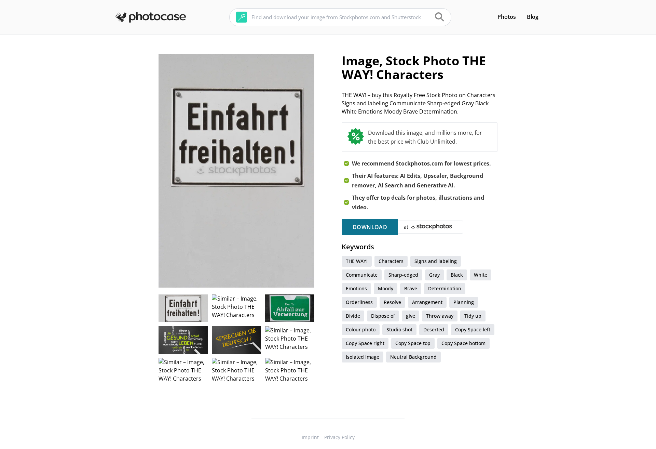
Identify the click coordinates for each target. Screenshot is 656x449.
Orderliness (359, 302)
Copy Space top (412, 343)
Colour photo (360, 329)
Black (457, 275)
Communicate (362, 275)
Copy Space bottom (463, 343)
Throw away (439, 316)
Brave (410, 288)
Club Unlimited (436, 141)
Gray (434, 275)
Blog (532, 17)
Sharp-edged (403, 275)
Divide (353, 316)
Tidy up (472, 316)
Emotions (356, 288)
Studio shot (399, 329)
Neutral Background (413, 357)
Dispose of (383, 316)
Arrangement (427, 302)
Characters (391, 261)
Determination (444, 288)
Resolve (392, 302)
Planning (463, 302)
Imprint (310, 437)
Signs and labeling (435, 261)
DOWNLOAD (370, 227)
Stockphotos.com (419, 163)
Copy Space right (365, 343)
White (480, 275)
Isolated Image (362, 357)
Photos (506, 17)
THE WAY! (357, 261)
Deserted (433, 329)
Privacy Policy (339, 437)
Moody (385, 288)
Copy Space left (472, 329)
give (410, 316)
